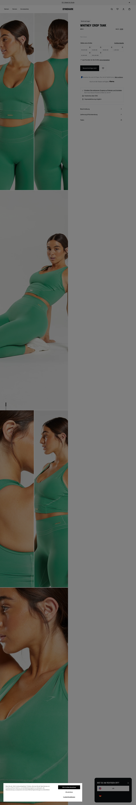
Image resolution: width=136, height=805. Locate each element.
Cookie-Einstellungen (69, 797)
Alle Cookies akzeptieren (69, 787)
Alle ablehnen (69, 792)
